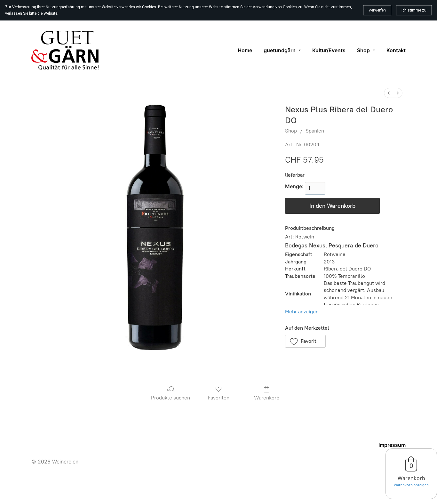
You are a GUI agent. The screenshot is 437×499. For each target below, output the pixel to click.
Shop (291, 131)
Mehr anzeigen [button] (302, 312)
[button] (305, 341)
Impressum (392, 445)
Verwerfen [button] (377, 10)
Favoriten (218, 398)
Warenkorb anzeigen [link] (411, 484)
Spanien (315, 131)
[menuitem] (388, 93)
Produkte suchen (170, 398)
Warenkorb (266, 398)
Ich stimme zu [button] (413, 10)
